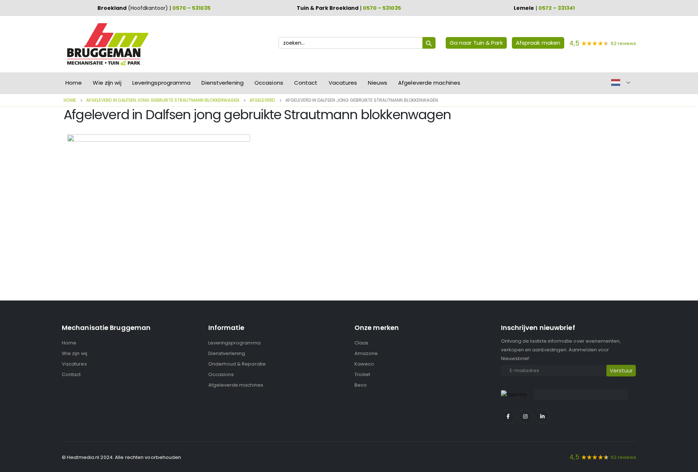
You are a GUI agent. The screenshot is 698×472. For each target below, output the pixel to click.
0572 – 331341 (556, 8)
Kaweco (364, 363)
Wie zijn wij (107, 82)
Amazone (366, 353)
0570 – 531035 (191, 8)
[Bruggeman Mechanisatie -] (107, 44)
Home (73, 82)
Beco (360, 385)
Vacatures (343, 82)
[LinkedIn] (542, 416)
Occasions (268, 82)
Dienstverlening (222, 82)
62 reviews (623, 43)
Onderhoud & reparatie (237, 363)
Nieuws (377, 82)
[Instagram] (525, 416)
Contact (306, 82)
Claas (361, 342)
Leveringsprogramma (161, 82)
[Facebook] (508, 416)
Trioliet (362, 374)
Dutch (615, 82)
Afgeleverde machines (429, 82)
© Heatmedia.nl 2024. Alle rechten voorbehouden (121, 457)
